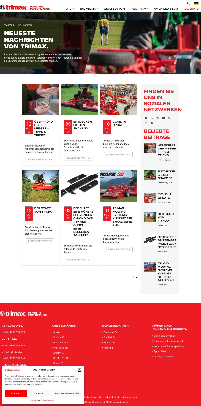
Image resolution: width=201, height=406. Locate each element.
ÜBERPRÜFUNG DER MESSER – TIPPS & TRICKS (43, 128)
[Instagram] (157, 118)
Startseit (9, 25)
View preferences (66, 393)
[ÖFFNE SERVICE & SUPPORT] (126, 9)
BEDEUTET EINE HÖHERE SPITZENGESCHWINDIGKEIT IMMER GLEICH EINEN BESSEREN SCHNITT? (83, 221)
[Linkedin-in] (146, 122)
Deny (39, 393)
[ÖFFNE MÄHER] (74, 9)
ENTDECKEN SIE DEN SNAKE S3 (82, 125)
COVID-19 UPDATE (119, 123)
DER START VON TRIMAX (43, 210)
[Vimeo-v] (169, 118)
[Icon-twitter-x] (151, 118)
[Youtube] (163, 118)
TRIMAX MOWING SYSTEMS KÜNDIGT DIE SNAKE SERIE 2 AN (122, 216)
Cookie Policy (35, 400)
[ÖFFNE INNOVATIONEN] (97, 9)
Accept (16, 393)
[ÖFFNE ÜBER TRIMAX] (148, 9)
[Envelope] (151, 122)
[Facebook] (146, 118)
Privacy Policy (48, 400)
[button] (79, 369)
